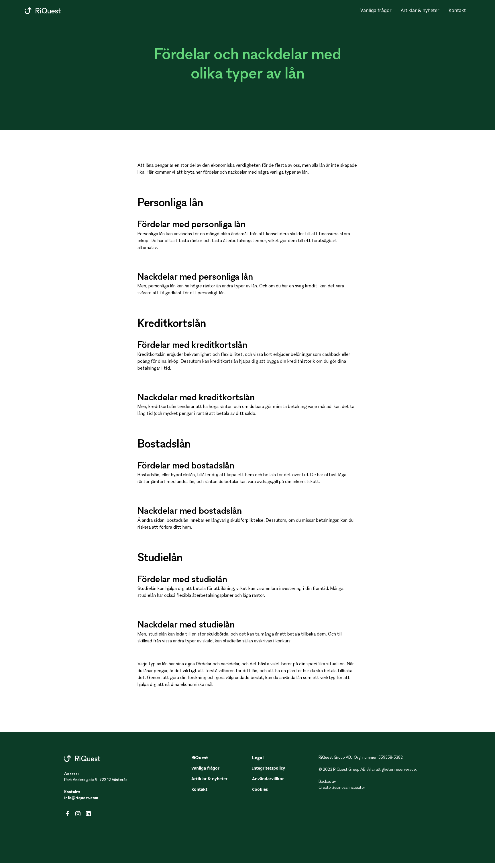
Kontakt (457, 10)
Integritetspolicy (268, 768)
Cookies (260, 789)
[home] (43, 10)
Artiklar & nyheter (420, 10)
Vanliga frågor (376, 10)
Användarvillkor (268, 778)
